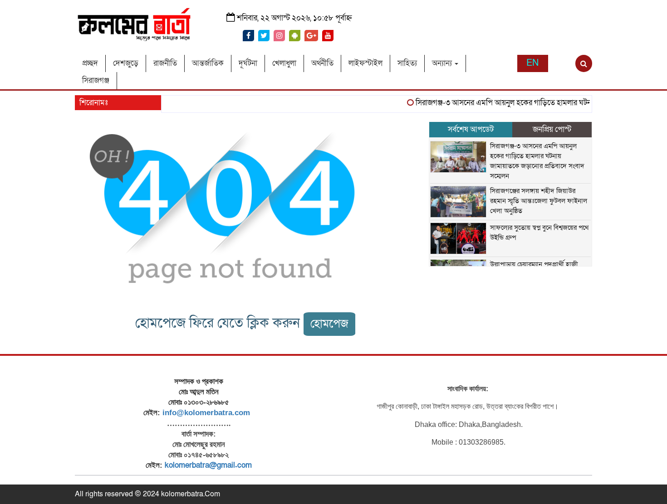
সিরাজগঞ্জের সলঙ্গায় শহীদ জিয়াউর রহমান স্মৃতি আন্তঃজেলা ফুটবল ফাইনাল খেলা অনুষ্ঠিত (538, 200)
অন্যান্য (443, 63)
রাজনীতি (165, 63)
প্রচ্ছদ (90, 63)
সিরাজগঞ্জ (95, 80)
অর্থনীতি (322, 63)
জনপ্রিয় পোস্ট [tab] (552, 129)
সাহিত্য (407, 63)
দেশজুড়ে (125, 63)
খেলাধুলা (284, 63)
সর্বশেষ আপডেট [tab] (471, 129)
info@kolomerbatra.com (206, 412)
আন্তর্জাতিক (208, 63)
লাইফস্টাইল (365, 63)
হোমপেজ (329, 323)
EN (532, 63)
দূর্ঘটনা (248, 63)
